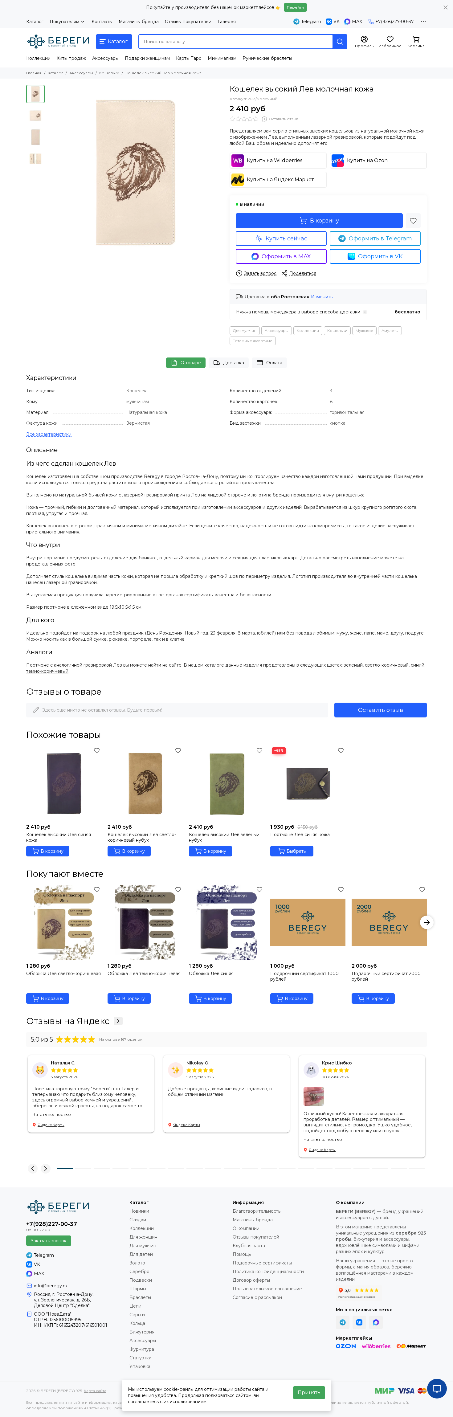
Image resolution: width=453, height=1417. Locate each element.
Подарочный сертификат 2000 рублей (386, 976)
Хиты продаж (71, 58)
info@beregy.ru (50, 1285)
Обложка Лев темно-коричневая (144, 973)
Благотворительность (256, 1211)
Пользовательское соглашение (267, 1289)
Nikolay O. (197, 1063)
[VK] (359, 1322)
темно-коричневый (47, 671)
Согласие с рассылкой (257, 1297)
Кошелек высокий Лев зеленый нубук (224, 837)
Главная (34, 73)
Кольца (137, 1323)
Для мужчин (244, 330)
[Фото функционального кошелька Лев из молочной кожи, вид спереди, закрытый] (135, 172)
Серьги (137, 1314)
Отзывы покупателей (188, 21)
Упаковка (139, 1366)
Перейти (295, 7)
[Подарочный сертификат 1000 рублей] (307, 922)
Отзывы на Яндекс (67, 1021)
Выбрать (296, 851)
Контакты (102, 21)
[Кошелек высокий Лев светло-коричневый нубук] (145, 783)
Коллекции (38, 58)
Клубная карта (249, 1245)
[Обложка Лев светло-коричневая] (63, 922)
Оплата (274, 362)
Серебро (139, 1271)
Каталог (34, 21)
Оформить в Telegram (380, 238)
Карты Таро (189, 58)
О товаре (191, 362)
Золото (137, 1263)
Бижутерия (141, 1332)
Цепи (135, 1306)
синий (417, 665)
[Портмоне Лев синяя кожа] (307, 783)
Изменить (322, 297)
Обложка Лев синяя (211, 973)
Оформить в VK (380, 256)
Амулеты (390, 330)
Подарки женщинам (147, 58)
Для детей (141, 1254)
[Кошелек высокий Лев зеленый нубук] (226, 783)
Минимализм (222, 58)
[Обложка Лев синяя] (226, 922)
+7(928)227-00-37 (394, 21)
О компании (246, 1228)
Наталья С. (63, 1063)
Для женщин (143, 1237)
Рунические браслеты (267, 58)
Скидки (137, 1220)
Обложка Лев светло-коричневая (63, 973)
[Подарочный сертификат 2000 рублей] (389, 922)
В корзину (324, 220)
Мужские (364, 330)
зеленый (353, 665)
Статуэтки (140, 1358)
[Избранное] (413, 220)
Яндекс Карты (51, 1124)
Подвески (140, 1280)
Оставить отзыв (380, 710)
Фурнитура (141, 1349)
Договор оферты (251, 1280)
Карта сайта (95, 1390)
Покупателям (64, 21)
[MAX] (376, 1322)
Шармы (137, 1289)
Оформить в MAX (286, 256)
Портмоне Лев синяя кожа (300, 834)
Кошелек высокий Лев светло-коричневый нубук (142, 837)
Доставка (233, 362)
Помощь (242, 1254)
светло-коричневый (387, 665)
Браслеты (140, 1297)
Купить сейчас (286, 238)
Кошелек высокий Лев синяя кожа (58, 837)
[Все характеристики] (48, 434)
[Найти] (340, 41)
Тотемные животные (252, 340)
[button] (51, 172)
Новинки (139, 1211)
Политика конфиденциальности (268, 1271)
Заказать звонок (49, 1240)
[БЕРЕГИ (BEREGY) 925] (58, 41)
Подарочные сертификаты (262, 1263)
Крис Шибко (337, 1063)
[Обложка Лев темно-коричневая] (145, 922)
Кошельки (109, 73)
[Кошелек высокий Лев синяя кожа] (63, 783)
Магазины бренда (139, 21)
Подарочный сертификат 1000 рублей (304, 976)
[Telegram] (342, 1322)
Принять (309, 1392)
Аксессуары (105, 58)
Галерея (227, 21)
